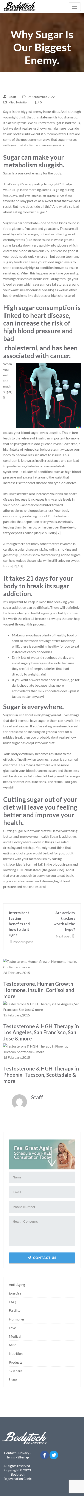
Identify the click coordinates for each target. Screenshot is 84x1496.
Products (15, 1362)
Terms (10, 1457)
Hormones (17, 1319)
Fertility (14, 1310)
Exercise (15, 1293)
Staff (12, 96)
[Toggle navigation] (75, 6)
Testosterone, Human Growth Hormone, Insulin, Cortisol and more (38, 990)
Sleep (13, 1379)
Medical (15, 1336)
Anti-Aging (17, 1285)
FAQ (12, 1302)
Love (12, 1328)
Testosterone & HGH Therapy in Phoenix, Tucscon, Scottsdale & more (41, 1075)
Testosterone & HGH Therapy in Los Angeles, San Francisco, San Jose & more (41, 1032)
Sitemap (23, 1457)
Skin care (15, 1371)
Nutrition (22, 102)
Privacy (23, 1453)
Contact (10, 1453)
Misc (12, 102)
